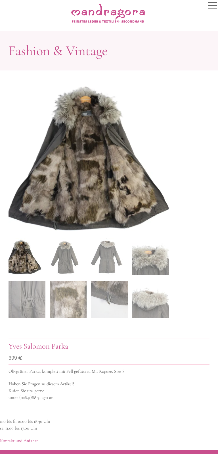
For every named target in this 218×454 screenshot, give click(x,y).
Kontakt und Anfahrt (19, 440)
